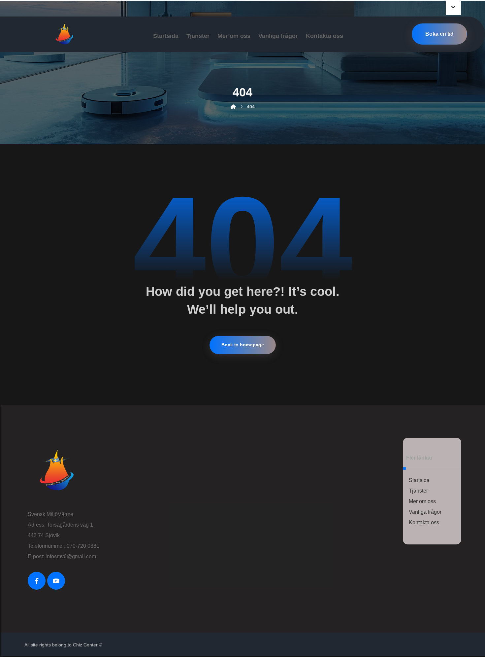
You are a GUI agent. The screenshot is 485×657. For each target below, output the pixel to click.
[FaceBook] (37, 581)
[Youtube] (56, 581)
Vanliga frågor (425, 512)
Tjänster (418, 491)
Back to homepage (242, 344)
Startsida (419, 480)
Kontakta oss (424, 522)
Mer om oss (422, 501)
